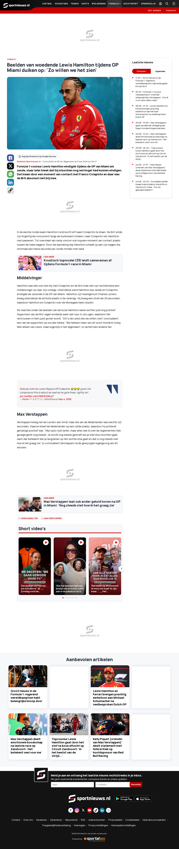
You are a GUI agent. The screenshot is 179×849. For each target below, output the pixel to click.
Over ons (28, 819)
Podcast (171, 10)
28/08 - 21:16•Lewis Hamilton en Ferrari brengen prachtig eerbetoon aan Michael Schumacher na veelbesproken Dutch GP (152, 111)
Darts (85, 3)
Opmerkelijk (148, 3)
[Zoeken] (167, 3)
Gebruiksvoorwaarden (154, 819)
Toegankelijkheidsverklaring (56, 825)
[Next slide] (121, 569)
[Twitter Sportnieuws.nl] (83, 810)
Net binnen (154, 10)
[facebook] (10, 157)
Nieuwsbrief (71, 819)
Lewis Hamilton (29, 518)
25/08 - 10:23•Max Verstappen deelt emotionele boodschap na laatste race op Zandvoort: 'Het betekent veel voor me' (151, 138)
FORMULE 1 (11, 59)
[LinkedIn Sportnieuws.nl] (102, 810)
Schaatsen (61, 3)
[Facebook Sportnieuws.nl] (70, 810)
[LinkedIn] (10, 182)
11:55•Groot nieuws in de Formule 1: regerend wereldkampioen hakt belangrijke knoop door (152, 82)
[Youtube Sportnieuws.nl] (89, 810)
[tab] (63, 598)
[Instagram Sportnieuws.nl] (77, 810)
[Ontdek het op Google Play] (124, 799)
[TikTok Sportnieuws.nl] (95, 810)
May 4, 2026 (64, 399)
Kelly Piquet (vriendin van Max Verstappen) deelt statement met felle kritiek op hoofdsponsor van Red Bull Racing (108, 747)
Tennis (75, 3)
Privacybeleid (115, 819)
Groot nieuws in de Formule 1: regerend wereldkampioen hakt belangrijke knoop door (26, 696)
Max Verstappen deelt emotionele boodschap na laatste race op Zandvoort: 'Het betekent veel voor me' (27, 745)
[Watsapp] (10, 174)
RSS (83, 819)
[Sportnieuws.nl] (16, 5)
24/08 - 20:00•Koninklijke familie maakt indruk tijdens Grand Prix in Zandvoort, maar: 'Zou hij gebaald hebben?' (152, 185)
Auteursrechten (97, 819)
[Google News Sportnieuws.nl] (108, 810)
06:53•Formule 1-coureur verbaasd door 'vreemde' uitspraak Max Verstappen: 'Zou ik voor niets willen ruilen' (152, 96)
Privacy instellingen (98, 825)
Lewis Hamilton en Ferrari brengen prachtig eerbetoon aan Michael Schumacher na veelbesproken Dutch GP (109, 697)
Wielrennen (99, 3)
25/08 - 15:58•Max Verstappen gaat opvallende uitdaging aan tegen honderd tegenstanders (151, 125)
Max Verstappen (53, 518)
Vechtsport (130, 3)
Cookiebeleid (132, 819)
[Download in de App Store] (143, 799)
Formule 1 (114, 3)
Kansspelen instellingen (123, 825)
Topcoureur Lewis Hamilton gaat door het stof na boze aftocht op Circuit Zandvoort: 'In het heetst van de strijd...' (68, 747)
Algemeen (160, 71)
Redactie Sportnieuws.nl (29, 161)
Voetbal (47, 3)
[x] (10, 166)
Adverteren (56, 819)
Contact (16, 819)
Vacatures (41, 819)
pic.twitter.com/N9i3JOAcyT (37, 396)
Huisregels (79, 825)
